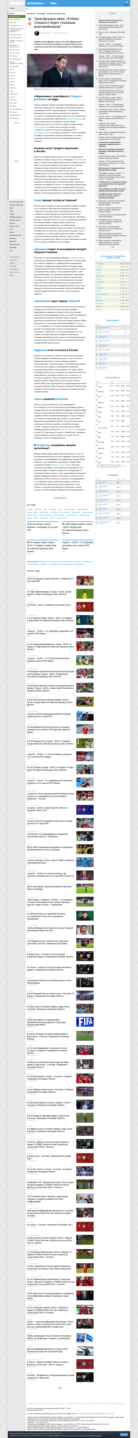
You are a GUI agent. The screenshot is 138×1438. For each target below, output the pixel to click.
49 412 (117, 446)
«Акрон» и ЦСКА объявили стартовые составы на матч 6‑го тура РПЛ (112, 138)
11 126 (112, 436)
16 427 (112, 406)
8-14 (127, 300)
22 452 (128, 416)
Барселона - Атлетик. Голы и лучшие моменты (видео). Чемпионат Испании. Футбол (112, 203)
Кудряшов (40, 350)
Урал (38, 399)
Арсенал (11, 164)
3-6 (126, 309)
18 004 (128, 395)
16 (96, 309)
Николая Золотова (68, 429)
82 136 (117, 406)
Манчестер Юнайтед (22, 176)
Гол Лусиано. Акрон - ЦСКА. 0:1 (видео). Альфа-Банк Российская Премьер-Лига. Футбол (112, 111)
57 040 (117, 431)
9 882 (112, 446)
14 (96, 303)
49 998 (117, 441)
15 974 (128, 386)
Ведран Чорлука (32, 512)
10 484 (128, 441)
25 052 (128, 401)
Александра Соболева (43, 133)
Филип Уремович (79, 160)
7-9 (126, 297)
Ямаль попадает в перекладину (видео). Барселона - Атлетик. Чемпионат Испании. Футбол (110, 242)
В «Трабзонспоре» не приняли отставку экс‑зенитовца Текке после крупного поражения (113, 184)
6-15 (127, 306)
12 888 (112, 421)
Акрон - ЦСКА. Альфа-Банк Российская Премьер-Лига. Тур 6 (112, 133)
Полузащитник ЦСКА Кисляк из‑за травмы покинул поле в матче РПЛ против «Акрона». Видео (111, 93)
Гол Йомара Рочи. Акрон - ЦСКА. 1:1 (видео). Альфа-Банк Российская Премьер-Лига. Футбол (111, 99)
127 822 (117, 391)
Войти (126, 5)
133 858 (117, 386)
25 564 (112, 391)
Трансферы (44, 518)
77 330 (117, 421)
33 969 (117, 457)
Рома (17, 188)
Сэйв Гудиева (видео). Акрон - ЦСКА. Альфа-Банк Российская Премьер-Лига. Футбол (77, 528)
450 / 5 (118, 522)
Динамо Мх (11, 132)
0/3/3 (122, 306)
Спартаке (43, 445)
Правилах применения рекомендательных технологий (94, 1413)
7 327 (112, 452)
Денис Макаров (59, 515)
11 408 (112, 431)
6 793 (112, 457)
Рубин (11, 150)
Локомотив (22, 138)
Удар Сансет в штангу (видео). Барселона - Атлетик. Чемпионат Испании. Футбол (110, 228)
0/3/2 (122, 303)
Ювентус (17, 194)
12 (129, 267)
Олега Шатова (40, 127)
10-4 (127, 264)
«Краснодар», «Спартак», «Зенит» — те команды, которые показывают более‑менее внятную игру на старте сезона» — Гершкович (112, 176)
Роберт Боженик (84, 515)
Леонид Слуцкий (68, 509)
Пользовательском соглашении (103, 1433)
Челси (22, 188)
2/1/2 (122, 279)
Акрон (11, 126)
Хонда (38, 200)
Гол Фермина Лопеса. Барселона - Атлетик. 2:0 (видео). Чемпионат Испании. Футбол (110, 222)
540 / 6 (118, 482)
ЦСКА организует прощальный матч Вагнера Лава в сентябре (112, 169)
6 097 (128, 457)
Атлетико (17, 164)
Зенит (22, 132)
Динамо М (17, 132)
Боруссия (17, 170)
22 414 (128, 411)
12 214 (112, 426)
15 (129, 264)
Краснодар (11, 138)
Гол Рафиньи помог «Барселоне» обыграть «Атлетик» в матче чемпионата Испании (110, 196)
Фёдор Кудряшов (82, 509)
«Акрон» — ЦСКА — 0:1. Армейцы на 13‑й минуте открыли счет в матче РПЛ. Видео (112, 118)
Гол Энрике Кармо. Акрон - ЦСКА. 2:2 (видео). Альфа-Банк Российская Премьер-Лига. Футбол (41, 547)
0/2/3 (122, 309)
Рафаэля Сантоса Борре (61, 465)
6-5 (126, 291)
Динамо (40, 249)
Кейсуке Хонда (65, 512)
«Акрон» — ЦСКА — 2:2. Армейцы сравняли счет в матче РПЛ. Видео (77, 545)
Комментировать (60, 498)
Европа (36, 518)
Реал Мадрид (11, 188)
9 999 (112, 441)
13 (96, 300)
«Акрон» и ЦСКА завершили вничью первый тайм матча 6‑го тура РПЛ (112, 87)
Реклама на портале (59, 1403)
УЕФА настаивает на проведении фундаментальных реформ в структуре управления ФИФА (113, 235)
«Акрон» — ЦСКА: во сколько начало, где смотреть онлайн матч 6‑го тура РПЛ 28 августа (111, 163)
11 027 (128, 446)
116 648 (117, 395)
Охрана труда (91, 1403)
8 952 (128, 452)
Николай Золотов (87, 512)
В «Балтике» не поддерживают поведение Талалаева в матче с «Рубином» (110, 144)
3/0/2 (122, 273)
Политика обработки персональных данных (110, 1403)
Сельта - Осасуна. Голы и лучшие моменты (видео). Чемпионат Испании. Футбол (110, 210)
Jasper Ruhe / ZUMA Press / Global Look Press (64, 89)
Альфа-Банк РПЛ (56, 14)
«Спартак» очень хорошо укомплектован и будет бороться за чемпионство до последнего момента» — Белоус (112, 126)
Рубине (42, 99)
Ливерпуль (11, 176)
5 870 (128, 462)
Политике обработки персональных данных (76, 1433)
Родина (100, 300)
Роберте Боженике (77, 258)
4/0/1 (122, 267)
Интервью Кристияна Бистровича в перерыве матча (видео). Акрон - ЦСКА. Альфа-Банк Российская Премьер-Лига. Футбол (112, 64)
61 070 (117, 426)
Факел (22, 150)
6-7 (126, 285)
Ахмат (17, 126)
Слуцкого (76, 96)
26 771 (112, 386)
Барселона (11, 170)
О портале (48, 1403)
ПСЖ (22, 182)
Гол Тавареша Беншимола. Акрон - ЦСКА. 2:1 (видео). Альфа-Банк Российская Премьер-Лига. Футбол (111, 51)
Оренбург (11, 144)
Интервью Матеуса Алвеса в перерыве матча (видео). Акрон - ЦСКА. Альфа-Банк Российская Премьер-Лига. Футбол (112, 73)
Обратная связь (39, 1403)
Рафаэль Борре (32, 515)
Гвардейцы (112, 475)
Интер (22, 170)
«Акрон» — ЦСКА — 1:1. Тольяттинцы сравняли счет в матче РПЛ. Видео (111, 105)
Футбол (11, 13)
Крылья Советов (17, 138)
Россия (41, 14)
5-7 (126, 294)
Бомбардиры (112, 320)
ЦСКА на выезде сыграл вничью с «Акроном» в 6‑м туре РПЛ (42, 527)
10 (96, 291)
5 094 (112, 462)
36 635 (117, 452)
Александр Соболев (45, 515)
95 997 (117, 401)
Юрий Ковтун (44, 512)
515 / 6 (118, 505)
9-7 (126, 276)
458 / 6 (118, 518)
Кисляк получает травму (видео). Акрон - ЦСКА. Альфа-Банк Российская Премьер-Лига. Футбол (112, 81)
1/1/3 (122, 300)
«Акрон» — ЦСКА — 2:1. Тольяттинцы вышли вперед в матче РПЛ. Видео (111, 57)
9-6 (126, 270)
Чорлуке (73, 301)
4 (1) (125, 332)
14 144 (112, 416)
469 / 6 (118, 514)
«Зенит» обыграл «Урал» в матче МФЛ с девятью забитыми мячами (112, 157)
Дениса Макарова (74, 119)
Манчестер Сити (17, 176)
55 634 (117, 436)
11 (96, 294)
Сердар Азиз (76, 512)
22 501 (128, 391)
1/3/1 (122, 285)
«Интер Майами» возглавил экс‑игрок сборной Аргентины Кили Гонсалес (112, 190)
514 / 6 (118, 509)
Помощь (29, 1403)
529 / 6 (118, 500)
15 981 (128, 431)
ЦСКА (17, 156)
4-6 (126, 288)
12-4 (127, 273)
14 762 (112, 411)
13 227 (128, 406)
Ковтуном (61, 399)
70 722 (117, 416)
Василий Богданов (45, 33)
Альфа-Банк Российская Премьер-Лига (112, 257)
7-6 (126, 279)
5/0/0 (122, 264)
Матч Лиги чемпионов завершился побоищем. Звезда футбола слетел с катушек (111, 151)
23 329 (112, 395)
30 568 (117, 462)
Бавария (22, 164)
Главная (11, 8)
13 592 (128, 426)
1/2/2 (122, 291)
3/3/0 (122, 270)
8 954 (128, 436)
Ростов (17, 144)
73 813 (117, 411)
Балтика (22, 126)
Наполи (17, 182)
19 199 (112, 401)
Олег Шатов (54, 512)
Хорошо (124, 1434)
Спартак (17, 150)
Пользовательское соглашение (76, 1403)
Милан (11, 182)
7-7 (126, 282)
